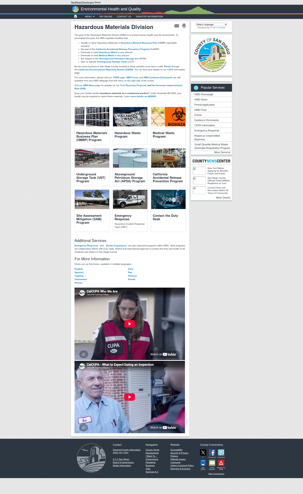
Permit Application (204, 104)
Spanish (79, 272)
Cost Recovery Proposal (133, 85)
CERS (116, 77)
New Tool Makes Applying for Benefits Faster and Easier (218, 171)
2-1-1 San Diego (121, 459)
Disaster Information (149, 16)
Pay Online (105, 16)
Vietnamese (81, 279)
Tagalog (79, 276)
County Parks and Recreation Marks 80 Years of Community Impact (210, 191)
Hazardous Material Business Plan (139, 43)
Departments (152, 453)
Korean (78, 282)
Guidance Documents (206, 120)
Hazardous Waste (108, 52)
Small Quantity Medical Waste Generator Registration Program (212, 146)
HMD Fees (200, 110)
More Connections (216, 474)
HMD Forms (132, 77)
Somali (135, 279)
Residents (151, 462)
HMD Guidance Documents (158, 77)
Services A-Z (152, 472)
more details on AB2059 (143, 96)
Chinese (132, 276)
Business (150, 465)
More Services (222, 152)
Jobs (148, 468)
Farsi (130, 269)
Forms (198, 115)
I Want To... (151, 456)
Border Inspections (116, 245)
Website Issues (178, 459)
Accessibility (176, 450)
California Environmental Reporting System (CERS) (105, 69)
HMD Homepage (203, 94)
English (79, 269)
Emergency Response (86, 245)
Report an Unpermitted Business (207, 137)
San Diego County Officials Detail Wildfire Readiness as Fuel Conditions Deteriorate (211, 182)
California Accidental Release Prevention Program (122, 49)
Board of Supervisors (123, 462)
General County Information (127, 450)
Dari (130, 272)
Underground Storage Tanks (112, 61)
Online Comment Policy (182, 465)
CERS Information (204, 125)
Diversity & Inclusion (180, 468)
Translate (220, 27)
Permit (167, 66)
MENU (88, 16)
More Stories (223, 197)
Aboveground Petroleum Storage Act (118, 58)
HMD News (89, 85)
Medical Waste (106, 55)
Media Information (122, 465)
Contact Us (124, 16)
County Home (152, 450)
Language (175, 462)
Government (152, 459)
